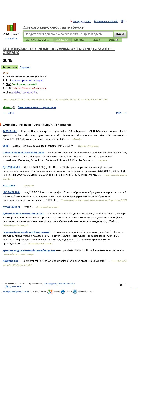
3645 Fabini (10, 131)
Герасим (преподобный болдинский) (26, 231)
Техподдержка (50, 283)
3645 (6, 145)
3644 (11, 112)
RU (122, 21)
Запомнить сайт (82, 21)
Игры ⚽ (113, 40)
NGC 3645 (9, 185)
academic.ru (11, 38)
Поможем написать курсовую (37, 107)
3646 (119, 112)
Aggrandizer (10, 260)
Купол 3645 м (11, 206)
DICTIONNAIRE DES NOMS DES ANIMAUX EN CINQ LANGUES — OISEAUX (38, 40)
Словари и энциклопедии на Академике (53, 27)
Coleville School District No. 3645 (23, 152)
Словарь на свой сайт (106, 21)
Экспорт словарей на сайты (16, 292)
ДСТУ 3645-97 (11, 167)
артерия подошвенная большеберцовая (29, 250)
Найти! (120, 34)
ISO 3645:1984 (11, 192)
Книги (96, 40)
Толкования (62, 40)
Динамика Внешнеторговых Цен (23, 213)
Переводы (79, 40)
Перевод (25, 67)
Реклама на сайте (66, 283)
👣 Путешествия (13, 286)
